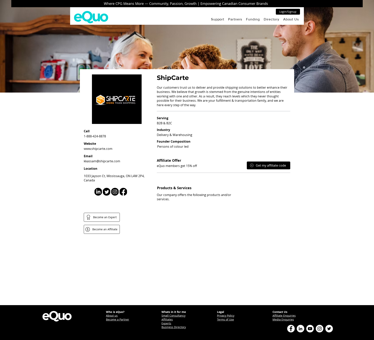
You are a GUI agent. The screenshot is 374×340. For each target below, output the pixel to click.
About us (112, 315)
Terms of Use (225, 319)
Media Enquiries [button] (283, 319)
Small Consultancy (173, 315)
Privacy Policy (225, 315)
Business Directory (173, 327)
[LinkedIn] (300, 328)
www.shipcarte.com (98, 149)
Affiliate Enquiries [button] (284, 315)
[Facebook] (291, 328)
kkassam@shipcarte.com (102, 161)
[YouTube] (310, 328)
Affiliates (167, 319)
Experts (166, 323)
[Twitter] (329, 328)
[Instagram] (319, 328)
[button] (217, 19)
